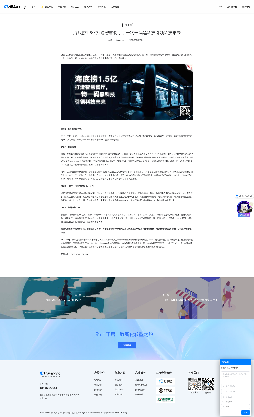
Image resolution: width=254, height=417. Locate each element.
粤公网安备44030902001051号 (113, 412)
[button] (127, 345)
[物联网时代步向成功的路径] (63, 298)
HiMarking (119, 40)
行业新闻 (128, 25)
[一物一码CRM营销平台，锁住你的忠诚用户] (190, 298)
